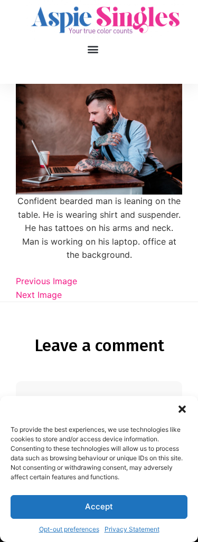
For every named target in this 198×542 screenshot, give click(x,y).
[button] (182, 409)
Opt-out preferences (69, 529)
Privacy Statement (132, 529)
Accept (99, 506)
